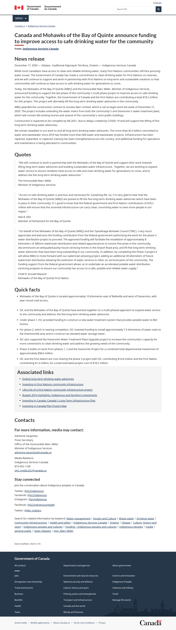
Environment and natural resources (81, 575)
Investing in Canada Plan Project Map (44, 406)
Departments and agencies (77, 565)
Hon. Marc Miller (63, 531)
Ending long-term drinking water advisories (48, 379)
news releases (42, 531)
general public (23, 531)
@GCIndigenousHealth (41, 505)
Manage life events (121, 600)
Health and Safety (60, 522)
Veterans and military (122, 587)
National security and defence (78, 581)
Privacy (102, 622)
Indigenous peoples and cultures (43, 526)
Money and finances (73, 612)
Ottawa (126, 522)
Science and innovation (123, 575)
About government (121, 565)
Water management (78, 518)
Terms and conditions (84, 622)
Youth (115, 593)
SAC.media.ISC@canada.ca (30, 470)
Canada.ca (20, 26)
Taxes (17, 612)
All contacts (20, 565)
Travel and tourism (24, 587)
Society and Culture (104, 518)
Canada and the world (74, 606)
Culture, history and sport (76, 587)
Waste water (126, 518)
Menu (19, 18)
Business (19, 593)
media (149, 526)
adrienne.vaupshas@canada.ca (33, 452)
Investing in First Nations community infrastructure (52, 384)
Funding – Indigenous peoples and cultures (91, 526)
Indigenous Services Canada (41, 26)
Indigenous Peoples (122, 581)
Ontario (114, 522)
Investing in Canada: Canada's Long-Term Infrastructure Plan (58, 400)
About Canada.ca (61, 622)
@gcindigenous (37, 499)
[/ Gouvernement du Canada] (38, 8)
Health (18, 606)
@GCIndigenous (34, 491)
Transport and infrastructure (78, 600)
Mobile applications (40, 622)
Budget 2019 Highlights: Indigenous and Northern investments (59, 395)
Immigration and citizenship (28, 581)
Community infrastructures (31, 522)
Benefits (19, 600)
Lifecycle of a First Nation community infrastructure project (57, 389)
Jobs (17, 575)
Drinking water (145, 518)
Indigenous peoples (131, 526)
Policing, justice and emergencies (80, 593)
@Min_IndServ (32, 510)
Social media (21, 622)
